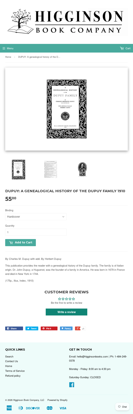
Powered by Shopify (57, 400)
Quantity (9, 225)
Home (8, 56)
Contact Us (11, 361)
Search (9, 356)
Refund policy (13, 375)
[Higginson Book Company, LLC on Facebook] (71, 385)
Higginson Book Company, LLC (28, 400)
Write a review (66, 312)
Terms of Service (15, 371)
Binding (9, 210)
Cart (127, 48)
